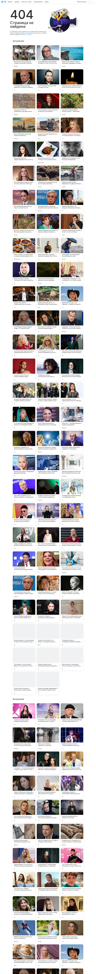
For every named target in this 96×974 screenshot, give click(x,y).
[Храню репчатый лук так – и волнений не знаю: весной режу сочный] (48, 297)
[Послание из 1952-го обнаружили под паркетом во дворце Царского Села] (24, 104)
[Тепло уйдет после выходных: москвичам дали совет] (72, 249)
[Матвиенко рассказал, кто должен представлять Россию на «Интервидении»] (72, 852)
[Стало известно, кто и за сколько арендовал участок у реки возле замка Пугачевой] (48, 345)
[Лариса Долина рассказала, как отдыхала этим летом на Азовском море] (48, 707)
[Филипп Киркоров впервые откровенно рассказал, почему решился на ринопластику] (24, 779)
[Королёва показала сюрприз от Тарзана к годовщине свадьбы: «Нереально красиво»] (48, 955)
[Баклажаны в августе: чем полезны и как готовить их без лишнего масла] (48, 153)
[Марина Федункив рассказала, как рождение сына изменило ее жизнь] (48, 562)
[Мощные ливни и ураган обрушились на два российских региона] (72, 177)
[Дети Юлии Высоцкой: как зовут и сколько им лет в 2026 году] (24, 177)
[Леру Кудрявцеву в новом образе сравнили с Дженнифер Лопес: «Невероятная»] (48, 852)
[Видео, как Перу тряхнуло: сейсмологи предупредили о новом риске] (24, 731)
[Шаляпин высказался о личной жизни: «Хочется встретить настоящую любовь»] (48, 587)
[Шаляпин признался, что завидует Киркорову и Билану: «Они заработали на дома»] (72, 201)
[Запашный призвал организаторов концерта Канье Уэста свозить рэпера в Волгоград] (24, 562)
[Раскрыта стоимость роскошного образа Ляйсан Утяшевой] (48, 611)
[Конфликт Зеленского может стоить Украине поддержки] (48, 490)
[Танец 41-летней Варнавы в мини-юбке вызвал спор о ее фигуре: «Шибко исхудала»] (72, 611)
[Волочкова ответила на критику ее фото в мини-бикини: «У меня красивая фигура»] (72, 538)
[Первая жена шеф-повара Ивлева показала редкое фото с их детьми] (72, 907)
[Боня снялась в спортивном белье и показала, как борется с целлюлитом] (72, 659)
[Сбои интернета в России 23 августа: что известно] (48, 804)
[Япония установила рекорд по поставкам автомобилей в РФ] (24, 876)
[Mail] (2, 2)
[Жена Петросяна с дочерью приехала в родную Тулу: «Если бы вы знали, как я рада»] (48, 249)
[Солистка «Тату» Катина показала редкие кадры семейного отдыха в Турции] (24, 370)
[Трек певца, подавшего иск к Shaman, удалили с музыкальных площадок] (24, 490)
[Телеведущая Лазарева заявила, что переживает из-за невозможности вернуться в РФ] (72, 490)
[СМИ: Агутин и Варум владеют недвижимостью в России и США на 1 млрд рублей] (72, 955)
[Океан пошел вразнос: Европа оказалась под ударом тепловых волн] (72, 56)
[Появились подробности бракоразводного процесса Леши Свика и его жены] (24, 442)
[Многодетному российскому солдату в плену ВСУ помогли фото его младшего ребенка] (24, 56)
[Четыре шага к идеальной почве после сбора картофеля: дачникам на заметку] (48, 177)
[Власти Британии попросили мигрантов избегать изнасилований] (24, 129)
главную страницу (26, 34)
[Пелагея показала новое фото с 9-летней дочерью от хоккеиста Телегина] (72, 129)
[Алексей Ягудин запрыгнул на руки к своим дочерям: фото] (24, 611)
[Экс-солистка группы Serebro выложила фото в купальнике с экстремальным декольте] (48, 538)
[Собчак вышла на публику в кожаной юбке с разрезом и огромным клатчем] (72, 707)
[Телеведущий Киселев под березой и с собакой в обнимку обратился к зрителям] (24, 80)
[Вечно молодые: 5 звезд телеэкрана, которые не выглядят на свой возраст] (24, 273)
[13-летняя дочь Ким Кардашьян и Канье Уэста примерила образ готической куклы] (24, 418)
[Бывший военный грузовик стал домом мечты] (48, 129)
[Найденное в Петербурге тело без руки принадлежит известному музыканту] (72, 153)
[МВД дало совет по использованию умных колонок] (24, 755)
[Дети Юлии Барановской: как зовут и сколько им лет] (24, 201)
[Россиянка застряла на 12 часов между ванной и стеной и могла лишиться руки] (72, 562)
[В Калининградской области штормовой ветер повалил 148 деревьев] (72, 683)
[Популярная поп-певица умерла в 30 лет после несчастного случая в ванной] (72, 80)
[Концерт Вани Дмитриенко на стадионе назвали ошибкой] (24, 394)
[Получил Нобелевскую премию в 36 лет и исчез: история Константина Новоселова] (72, 225)
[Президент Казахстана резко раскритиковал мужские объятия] (48, 201)
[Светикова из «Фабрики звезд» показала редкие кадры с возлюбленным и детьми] (48, 321)
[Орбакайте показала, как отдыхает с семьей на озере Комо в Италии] (72, 297)
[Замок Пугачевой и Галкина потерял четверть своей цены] (72, 587)
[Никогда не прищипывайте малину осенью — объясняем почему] (72, 104)
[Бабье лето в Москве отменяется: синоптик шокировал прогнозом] (48, 931)
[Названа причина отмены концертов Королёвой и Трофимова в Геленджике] (24, 907)
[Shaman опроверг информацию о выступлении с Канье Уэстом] (48, 683)
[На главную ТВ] (4, 2)
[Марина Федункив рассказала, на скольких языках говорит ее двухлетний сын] (48, 225)
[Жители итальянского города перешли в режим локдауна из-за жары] (48, 442)
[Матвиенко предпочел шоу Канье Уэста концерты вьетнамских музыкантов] (48, 779)
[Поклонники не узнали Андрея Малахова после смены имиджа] (72, 370)
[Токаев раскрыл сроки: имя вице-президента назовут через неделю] (24, 587)
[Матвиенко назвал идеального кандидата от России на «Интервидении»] (72, 442)
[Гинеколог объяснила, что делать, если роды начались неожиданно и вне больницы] (48, 635)
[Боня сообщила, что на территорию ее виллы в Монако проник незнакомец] (72, 394)
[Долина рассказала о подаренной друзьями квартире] (24, 466)
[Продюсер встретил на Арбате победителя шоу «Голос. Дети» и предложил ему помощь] (48, 755)
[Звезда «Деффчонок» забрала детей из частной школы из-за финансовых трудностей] (24, 538)
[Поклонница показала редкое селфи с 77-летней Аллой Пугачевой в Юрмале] (24, 321)
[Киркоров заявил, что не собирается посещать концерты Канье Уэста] (24, 707)
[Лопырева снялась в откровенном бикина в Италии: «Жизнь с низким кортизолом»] (72, 635)
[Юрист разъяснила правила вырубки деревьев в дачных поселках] (48, 828)
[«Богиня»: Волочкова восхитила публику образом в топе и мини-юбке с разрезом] (72, 779)
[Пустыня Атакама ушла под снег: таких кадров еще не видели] (48, 876)
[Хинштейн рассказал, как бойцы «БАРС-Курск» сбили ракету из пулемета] (72, 755)
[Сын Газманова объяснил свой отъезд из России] (48, 80)
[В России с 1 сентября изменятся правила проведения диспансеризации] (72, 418)
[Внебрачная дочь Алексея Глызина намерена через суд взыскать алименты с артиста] (72, 931)
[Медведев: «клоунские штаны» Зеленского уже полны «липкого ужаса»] (72, 321)
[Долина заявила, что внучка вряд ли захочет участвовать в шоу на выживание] (24, 635)
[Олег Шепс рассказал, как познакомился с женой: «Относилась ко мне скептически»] (24, 804)
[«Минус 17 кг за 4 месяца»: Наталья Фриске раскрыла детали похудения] (48, 731)
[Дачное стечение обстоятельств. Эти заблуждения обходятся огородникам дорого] (24, 225)
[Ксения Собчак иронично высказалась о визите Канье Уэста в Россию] (24, 683)
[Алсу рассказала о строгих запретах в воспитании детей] (24, 852)
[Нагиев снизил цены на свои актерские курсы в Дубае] (24, 514)
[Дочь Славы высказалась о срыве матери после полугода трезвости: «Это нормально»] (48, 418)
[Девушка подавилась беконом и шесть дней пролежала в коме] (72, 466)
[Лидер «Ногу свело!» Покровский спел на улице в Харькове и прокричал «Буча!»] (24, 297)
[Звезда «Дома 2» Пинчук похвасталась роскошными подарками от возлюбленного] (72, 731)
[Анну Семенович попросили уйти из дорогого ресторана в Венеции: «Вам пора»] (48, 104)
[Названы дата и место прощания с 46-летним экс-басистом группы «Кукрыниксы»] (48, 466)
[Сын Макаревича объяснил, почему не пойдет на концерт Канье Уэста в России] (24, 828)
